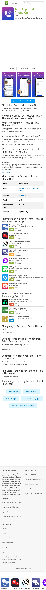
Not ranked (22, 195)
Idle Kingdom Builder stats (10, 507)
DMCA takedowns (7, 543)
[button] (23, 349)
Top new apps (11, 399)
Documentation (6, 538)
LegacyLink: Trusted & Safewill (19, 316)
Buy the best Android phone (33, 494)
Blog (3, 552)
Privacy (4, 533)
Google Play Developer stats (33, 479)
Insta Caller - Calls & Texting (18, 275)
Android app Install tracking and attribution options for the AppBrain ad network (11, 559)
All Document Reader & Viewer (11, 516)
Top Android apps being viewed (11, 502)
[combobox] (32, 3)
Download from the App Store (23, 101)
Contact (4, 528)
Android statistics (30, 475)
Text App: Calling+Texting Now (19, 225)
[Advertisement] (23, 43)
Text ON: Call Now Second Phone (19, 242)
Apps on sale (13, 392)
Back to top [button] (41, 571)
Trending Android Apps (32, 484)
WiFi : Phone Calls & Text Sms (19, 258)
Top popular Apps (30, 489)
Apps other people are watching (23, 405)
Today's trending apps (32, 399)
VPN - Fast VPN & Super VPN (18, 308)
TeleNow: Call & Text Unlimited (19, 233)
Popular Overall (31, 392)
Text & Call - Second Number (18, 250)
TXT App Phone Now (15, 267)
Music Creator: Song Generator (19, 300)
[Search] (42, 3)
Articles (4, 547)
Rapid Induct (6, 512)
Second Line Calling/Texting (18, 284)
